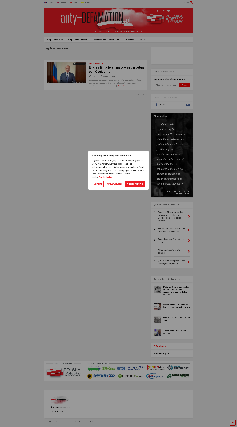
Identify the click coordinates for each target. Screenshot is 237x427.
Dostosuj (98, 184)
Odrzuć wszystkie (114, 184)
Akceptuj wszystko (135, 184)
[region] (118, 255)
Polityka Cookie (105, 177)
